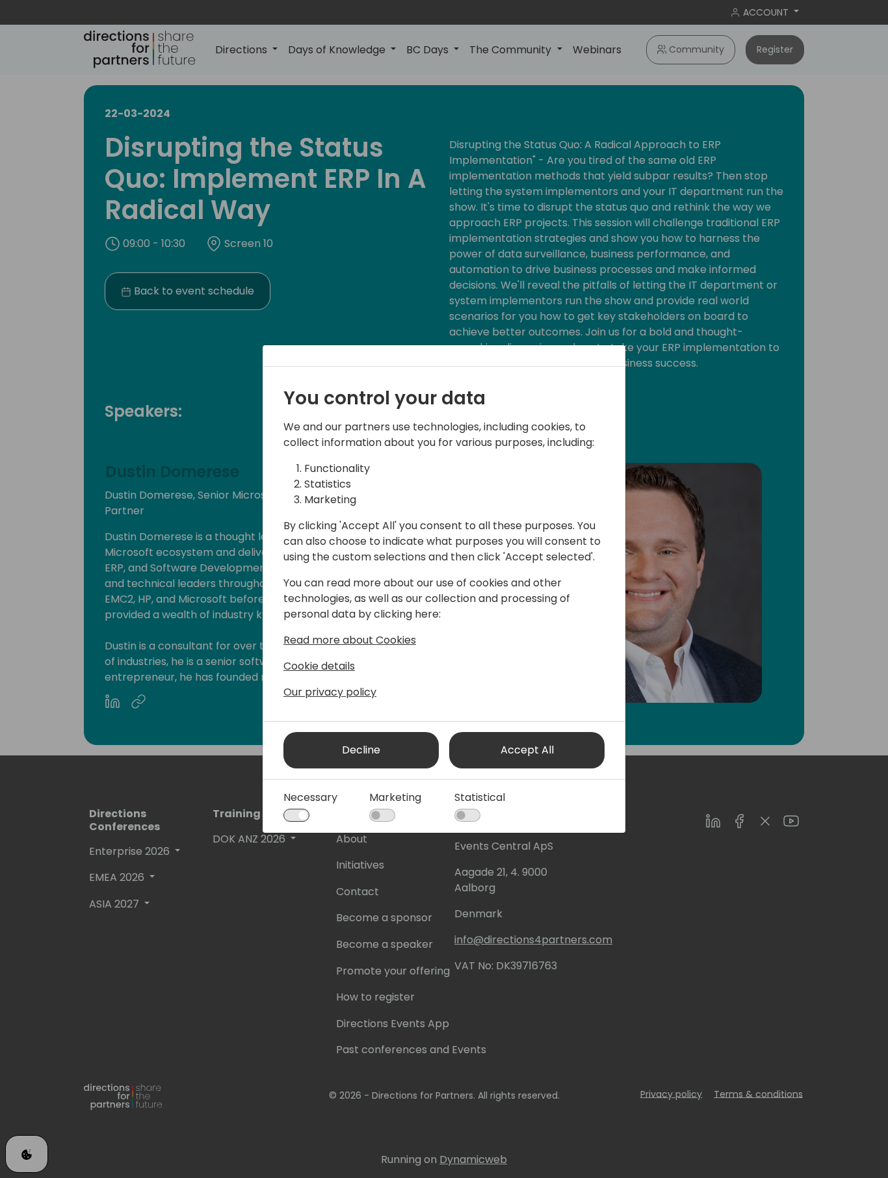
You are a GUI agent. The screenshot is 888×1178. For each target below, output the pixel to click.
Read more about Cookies (349, 640)
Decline (361, 749)
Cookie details (319, 666)
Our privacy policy (329, 692)
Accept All (527, 749)
